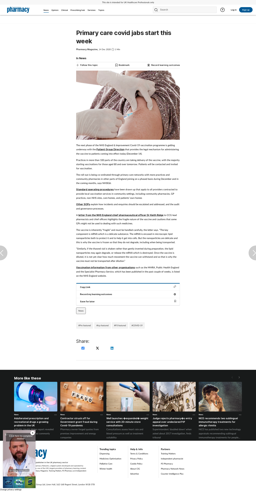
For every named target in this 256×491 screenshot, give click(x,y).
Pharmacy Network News (172, 468)
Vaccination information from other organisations (105, 267)
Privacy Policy (136, 458)
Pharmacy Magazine (40, 471)
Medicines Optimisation (110, 458)
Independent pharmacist (172, 458)
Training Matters (55, 471)
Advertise (134, 473)
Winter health (106, 468)
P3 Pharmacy (67, 471)
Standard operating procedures (95, 189)
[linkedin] (112, 349)
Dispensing (104, 453)
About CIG (135, 468)
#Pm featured (84, 325)
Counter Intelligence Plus (172, 473)
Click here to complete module (20, 437)
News (81, 310)
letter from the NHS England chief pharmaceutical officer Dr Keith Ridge (120, 215)
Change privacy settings (10, 489)
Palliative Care (106, 463)
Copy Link (85, 287)
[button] (239, 377)
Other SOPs (83, 204)
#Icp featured (102, 325)
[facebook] (83, 349)
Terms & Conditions (139, 453)
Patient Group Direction (110, 149)
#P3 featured (120, 325)
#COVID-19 (137, 325)
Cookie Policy (136, 463)
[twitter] (98, 349)
